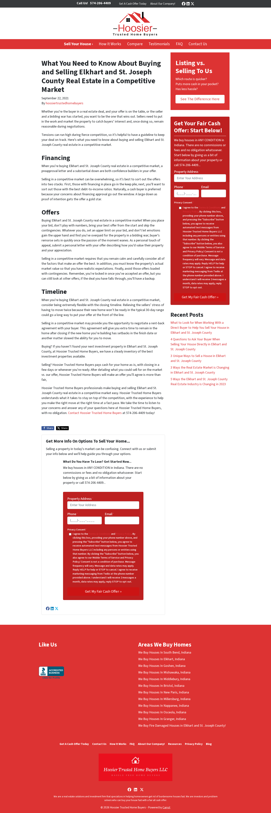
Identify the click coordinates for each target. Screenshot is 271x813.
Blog (209, 744)
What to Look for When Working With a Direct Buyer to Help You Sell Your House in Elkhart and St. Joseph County (200, 327)
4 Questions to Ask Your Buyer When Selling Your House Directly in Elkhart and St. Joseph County (199, 344)
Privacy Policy (123, 534)
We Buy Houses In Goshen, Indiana (161, 666)
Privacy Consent (77, 530)
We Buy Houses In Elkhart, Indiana (161, 659)
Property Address (80, 498)
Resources (175, 744)
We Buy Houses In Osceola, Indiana (162, 712)
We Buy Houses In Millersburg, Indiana (164, 699)
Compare (135, 44)
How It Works (110, 44)
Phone (72, 514)
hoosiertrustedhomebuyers (64, 103)
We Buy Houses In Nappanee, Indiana (163, 705)
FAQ (179, 44)
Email (109, 514)
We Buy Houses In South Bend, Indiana (164, 652)
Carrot (166, 807)
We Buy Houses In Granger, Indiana (162, 719)
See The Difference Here (200, 99)
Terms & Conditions (100, 534)
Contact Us (198, 44)
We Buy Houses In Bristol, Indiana (161, 685)
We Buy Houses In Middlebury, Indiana (164, 679)
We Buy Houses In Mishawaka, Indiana (164, 672)
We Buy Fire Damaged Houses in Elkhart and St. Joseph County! (182, 725)
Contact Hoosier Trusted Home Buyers (95, 413)
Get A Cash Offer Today (132, 4)
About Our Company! (162, 4)
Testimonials (159, 44)
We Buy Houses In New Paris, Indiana (163, 692)
